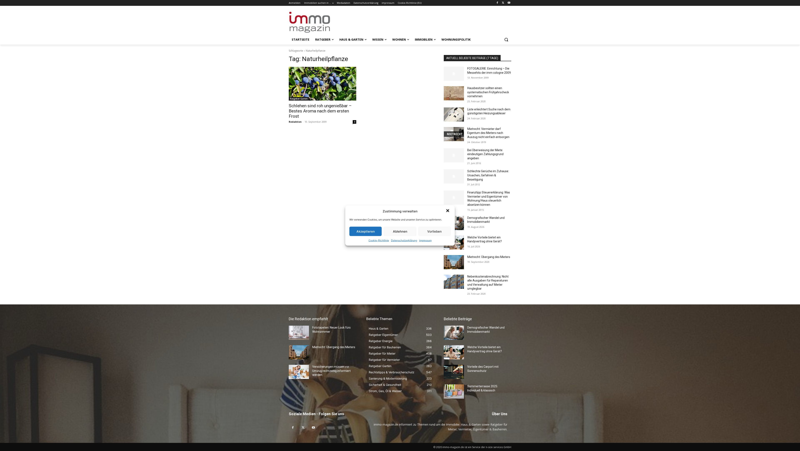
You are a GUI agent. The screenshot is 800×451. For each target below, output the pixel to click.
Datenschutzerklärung (404, 240)
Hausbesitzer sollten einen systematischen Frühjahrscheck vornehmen (488, 92)
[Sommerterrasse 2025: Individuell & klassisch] (454, 391)
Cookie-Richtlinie (379, 240)
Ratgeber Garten (299, 98)
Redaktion (295, 121)
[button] (448, 211)
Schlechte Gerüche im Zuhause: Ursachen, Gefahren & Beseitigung (488, 175)
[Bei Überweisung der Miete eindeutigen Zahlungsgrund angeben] (454, 155)
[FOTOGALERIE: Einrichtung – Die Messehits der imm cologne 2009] (454, 74)
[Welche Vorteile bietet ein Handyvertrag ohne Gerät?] (454, 352)
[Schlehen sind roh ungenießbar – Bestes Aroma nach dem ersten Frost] (322, 84)
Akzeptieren (365, 231)
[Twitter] (503, 3)
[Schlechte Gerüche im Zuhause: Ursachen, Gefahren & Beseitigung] (454, 176)
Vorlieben (434, 231)
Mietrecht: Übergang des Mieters (488, 257)
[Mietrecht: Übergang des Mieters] (454, 262)
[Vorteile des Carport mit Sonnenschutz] (454, 372)
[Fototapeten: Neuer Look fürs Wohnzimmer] (299, 333)
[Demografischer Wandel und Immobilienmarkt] (454, 333)
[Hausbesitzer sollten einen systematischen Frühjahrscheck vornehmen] (454, 93)
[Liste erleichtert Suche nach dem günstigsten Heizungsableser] (454, 114)
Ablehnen (400, 231)
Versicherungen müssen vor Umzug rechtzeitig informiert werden (331, 370)
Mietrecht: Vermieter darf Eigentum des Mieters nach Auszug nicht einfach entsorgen (488, 133)
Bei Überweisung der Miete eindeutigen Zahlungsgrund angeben (485, 154)
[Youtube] (508, 3)
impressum (425, 240)
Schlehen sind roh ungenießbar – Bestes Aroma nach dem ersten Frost (320, 111)
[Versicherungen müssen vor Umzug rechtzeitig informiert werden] (299, 372)
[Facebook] (497, 3)
